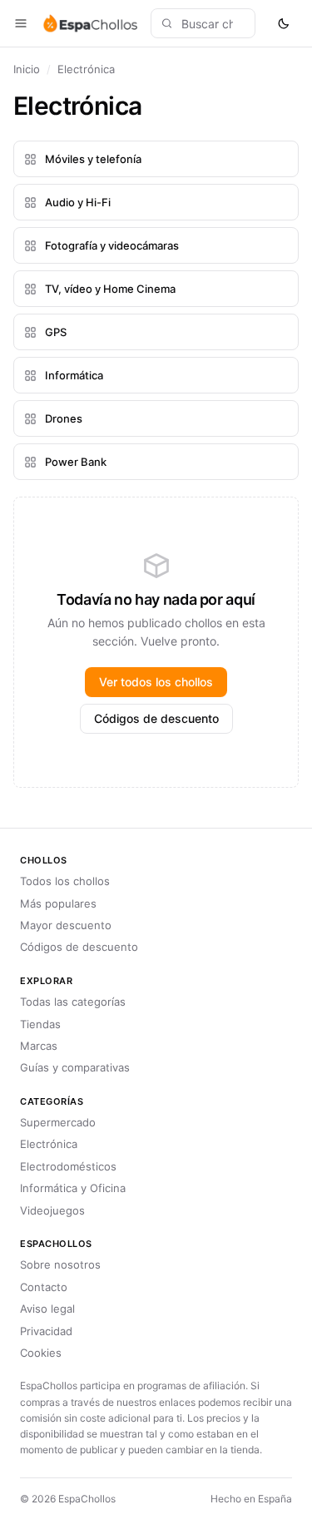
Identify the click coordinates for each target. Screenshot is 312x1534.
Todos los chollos (65, 881)
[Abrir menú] (20, 23)
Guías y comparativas (75, 1067)
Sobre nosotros (60, 1264)
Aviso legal (47, 1308)
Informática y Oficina (73, 1188)
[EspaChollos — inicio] (89, 23)
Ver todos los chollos (156, 682)
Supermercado (58, 1122)
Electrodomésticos (68, 1166)
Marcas (38, 1045)
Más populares (58, 903)
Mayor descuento (65, 925)
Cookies (41, 1352)
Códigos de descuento (156, 718)
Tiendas (40, 1024)
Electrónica (48, 1143)
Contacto (43, 1287)
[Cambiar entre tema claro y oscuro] (284, 23)
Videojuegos (52, 1210)
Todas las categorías (73, 1001)
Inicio (26, 69)
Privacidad (46, 1331)
